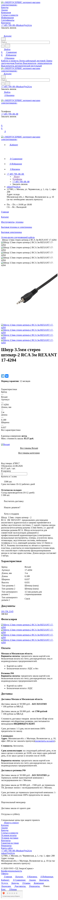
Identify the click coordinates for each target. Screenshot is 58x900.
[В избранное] (2, 367)
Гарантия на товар (10, 843)
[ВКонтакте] (6, 376)
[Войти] (2, 123)
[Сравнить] (2, 370)
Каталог (5, 825)
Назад (16, 176)
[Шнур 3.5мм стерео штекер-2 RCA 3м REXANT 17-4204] (29, 322)
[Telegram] (3, 376)
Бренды (4, 830)
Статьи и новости (9, 833)
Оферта (4, 873)
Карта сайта (7, 848)
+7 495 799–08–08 (9, 25)
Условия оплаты (9, 835)
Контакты (6, 840)
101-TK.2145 (7, 611)
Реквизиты (6, 845)
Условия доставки (9, 838)
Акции (4, 828)
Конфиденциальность (11, 871)
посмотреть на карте (44, 741)
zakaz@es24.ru (25, 25)
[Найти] (7, 46)
